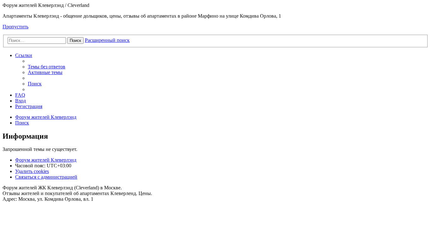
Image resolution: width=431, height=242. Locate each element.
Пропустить (15, 26)
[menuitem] (46, 66)
